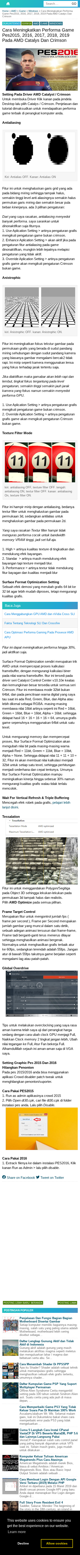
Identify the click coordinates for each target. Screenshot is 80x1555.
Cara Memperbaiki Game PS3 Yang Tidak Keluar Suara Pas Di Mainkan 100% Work (48, 1408)
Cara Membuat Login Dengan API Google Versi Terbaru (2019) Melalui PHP (48, 1481)
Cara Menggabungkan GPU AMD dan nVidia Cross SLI (39, 614)
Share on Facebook (20, 1177)
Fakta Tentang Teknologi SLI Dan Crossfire (32, 623)
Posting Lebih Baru (17, 1302)
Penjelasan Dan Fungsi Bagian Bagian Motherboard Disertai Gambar (46, 1319)
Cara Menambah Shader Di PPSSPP (44, 1364)
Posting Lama (67, 1302)
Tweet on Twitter (52, 1177)
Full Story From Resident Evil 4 (41, 1502)
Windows (56, 23)
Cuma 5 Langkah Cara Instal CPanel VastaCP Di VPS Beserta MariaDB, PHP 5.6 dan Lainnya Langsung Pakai (49, 1433)
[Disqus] (40, 1240)
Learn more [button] (17, 1532)
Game (44, 23)
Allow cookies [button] (57, 1543)
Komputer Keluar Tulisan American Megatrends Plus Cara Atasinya (44, 1458)
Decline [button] (23, 1543)
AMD (36, 23)
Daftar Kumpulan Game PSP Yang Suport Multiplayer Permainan (48, 1385)
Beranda (36, 1302)
